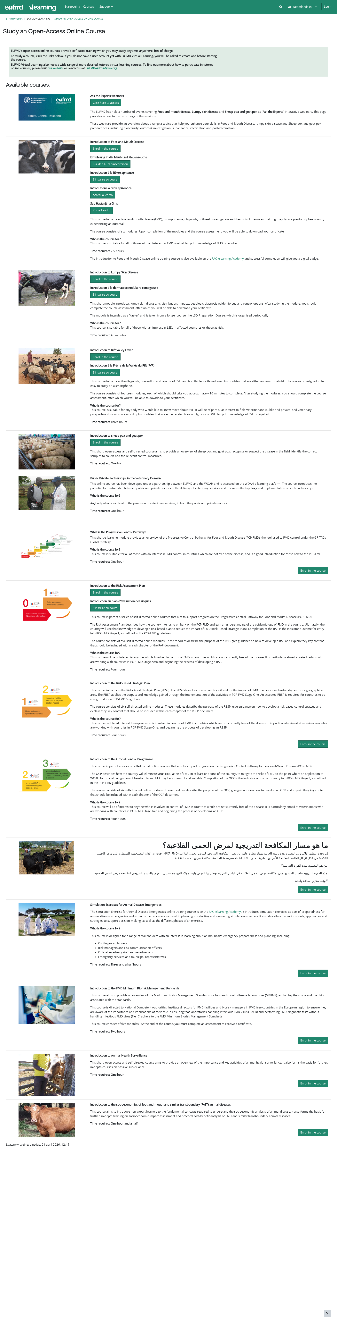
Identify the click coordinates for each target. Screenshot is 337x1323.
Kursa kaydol (101, 210)
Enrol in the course (105, 148)
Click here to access (106, 103)
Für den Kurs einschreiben (110, 164)
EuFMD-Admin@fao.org (101, 68)
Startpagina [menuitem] (72, 6)
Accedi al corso (103, 195)
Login (327, 6)
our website (55, 68)
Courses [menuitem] (88, 6)
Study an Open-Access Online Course (78, 18)
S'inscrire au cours (105, 179)
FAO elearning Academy (228, 258)
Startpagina (14, 18)
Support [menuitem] (104, 6)
